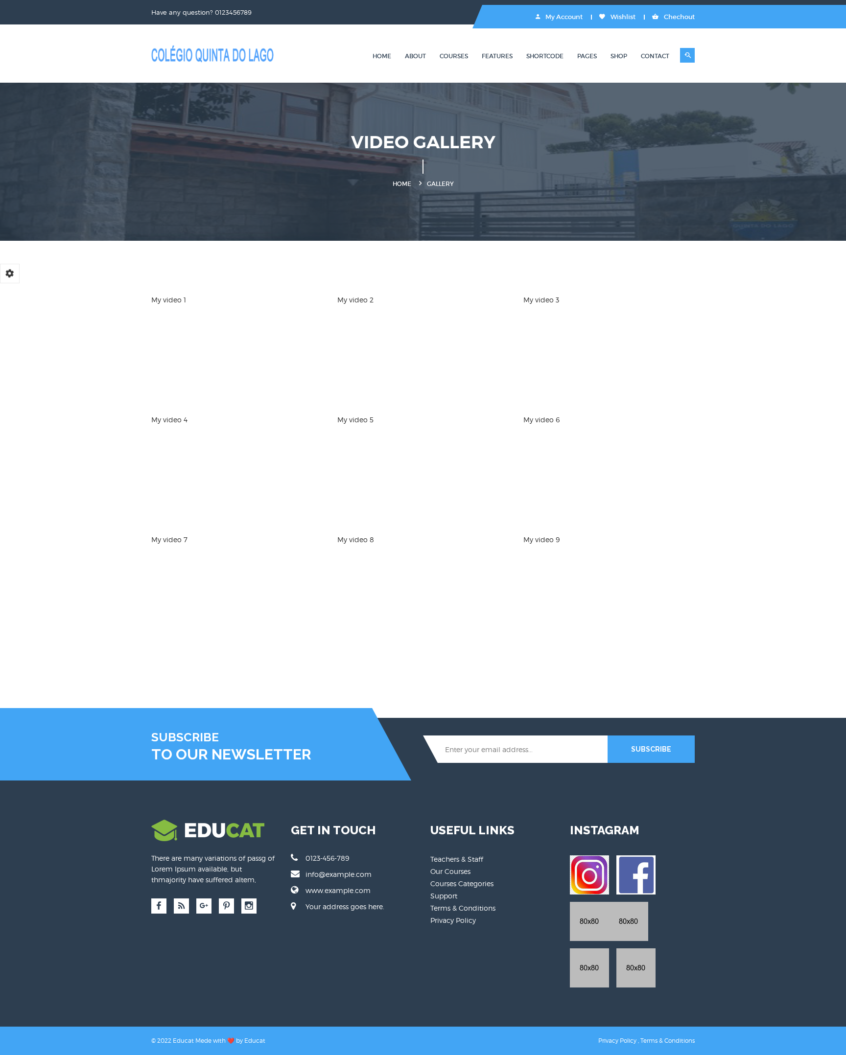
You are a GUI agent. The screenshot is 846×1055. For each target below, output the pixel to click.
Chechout (678, 17)
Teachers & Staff (456, 859)
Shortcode (545, 56)
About (415, 56)
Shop (619, 56)
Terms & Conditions (462, 908)
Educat (254, 1040)
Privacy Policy (453, 920)
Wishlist (622, 17)
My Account (563, 17)
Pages (587, 56)
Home (382, 56)
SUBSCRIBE (651, 749)
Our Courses (450, 871)
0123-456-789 (327, 858)
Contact (655, 56)
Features (497, 56)
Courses (454, 56)
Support (443, 896)
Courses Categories (462, 883)
